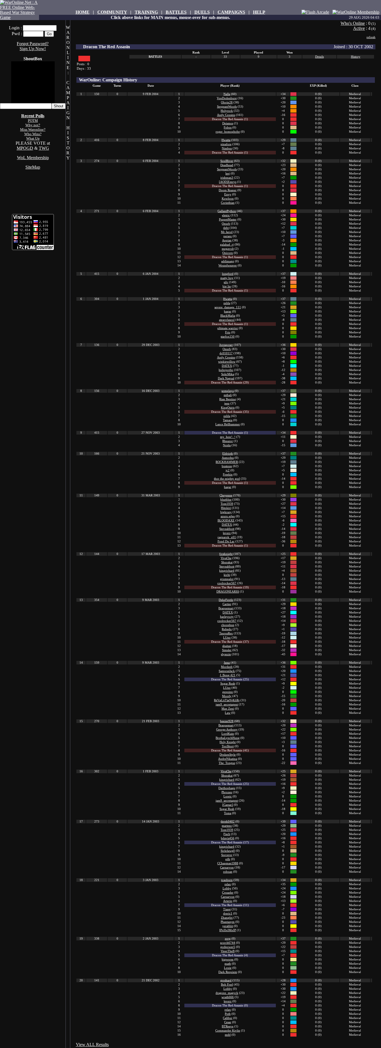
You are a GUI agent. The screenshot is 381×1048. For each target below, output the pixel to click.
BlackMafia (227, 315)
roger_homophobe (228, 131)
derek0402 (228, 821)
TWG (44, 148)
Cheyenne (226, 495)
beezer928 (226, 721)
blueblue (226, 499)
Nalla (226, 94)
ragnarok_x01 (227, 537)
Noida (227, 445)
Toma (227, 813)
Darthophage (226, 788)
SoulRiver (226, 160)
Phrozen (226, 792)
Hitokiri (226, 508)
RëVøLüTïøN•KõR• (227, 700)
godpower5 (227, 946)
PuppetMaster (228, 219)
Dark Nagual (226, 378)
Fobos (228, 127)
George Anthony (227, 729)
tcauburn (227, 880)
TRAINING (146, 12)
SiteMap (32, 167)
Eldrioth (227, 453)
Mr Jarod (227, 232)
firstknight (226, 553)
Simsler (227, 650)
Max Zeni (227, 708)
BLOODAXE (226, 520)
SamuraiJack (227, 671)
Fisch (226, 834)
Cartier (227, 604)
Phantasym (228, 921)
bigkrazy (226, 512)
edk (227, 859)
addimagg (227, 261)
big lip (227, 286)
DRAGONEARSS (227, 591)
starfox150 (228, 336)
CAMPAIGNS (231, 12)
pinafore (226, 144)
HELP (259, 12)
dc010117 (226, 353)
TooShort (228, 746)
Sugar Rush (227, 683)
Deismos (227, 123)
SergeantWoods (227, 106)
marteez (227, 825)
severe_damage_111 (227, 307)
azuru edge (228, 516)
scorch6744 (227, 942)
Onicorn (227, 252)
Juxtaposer (226, 344)
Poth (228, 1013)
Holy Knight (228, 742)
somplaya (227, 390)
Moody (227, 696)
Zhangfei (227, 917)
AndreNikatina (227, 758)
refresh (370, 37)
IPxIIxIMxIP (227, 930)
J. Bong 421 (227, 675)
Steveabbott (226, 528)
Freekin (228, 474)
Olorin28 (227, 102)
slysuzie (226, 654)
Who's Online (353, 23)
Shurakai (227, 562)
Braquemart (225, 608)
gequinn (227, 691)
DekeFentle (226, 599)
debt (226, 227)
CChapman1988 (227, 863)
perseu (227, 236)
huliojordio (226, 370)
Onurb (226, 223)
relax (228, 884)
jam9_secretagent (227, 704)
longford (227, 273)
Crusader (227, 892)
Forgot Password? (33, 43)
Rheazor (227, 441)
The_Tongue (227, 763)
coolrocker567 (226, 583)
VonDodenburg (227, 98)
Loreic (227, 796)
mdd (228, 1034)
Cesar (227, 1022)
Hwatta (225, 140)
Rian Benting (227, 399)
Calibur (227, 1018)
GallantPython (227, 211)
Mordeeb (227, 666)
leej (227, 173)
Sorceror (226, 855)
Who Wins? (33, 134)
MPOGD (25, 148)
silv (226, 282)
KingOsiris (228, 407)
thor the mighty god (227, 478)
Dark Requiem (227, 972)
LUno (227, 637)
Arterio (227, 901)
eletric (226, 215)
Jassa (227, 662)
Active (359, 28)
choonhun (227, 625)
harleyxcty (227, 616)
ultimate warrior (227, 328)
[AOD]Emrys (227, 181)
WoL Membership (33, 157)
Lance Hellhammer (227, 424)
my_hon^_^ (227, 436)
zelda (226, 303)
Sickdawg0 (228, 850)
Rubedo (227, 629)
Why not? (32, 125)
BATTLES (176, 12)
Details (319, 56)
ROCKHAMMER (227, 462)
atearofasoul (227, 319)
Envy (227, 194)
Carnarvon (227, 867)
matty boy (226, 278)
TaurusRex (226, 633)
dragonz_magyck (227, 992)
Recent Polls (32, 115)
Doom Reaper (228, 190)
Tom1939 (227, 503)
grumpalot (226, 579)
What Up (33, 138)
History (355, 56)
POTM (33, 120)
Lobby (227, 888)
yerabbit (227, 926)
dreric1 (227, 913)
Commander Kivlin (227, 1030)
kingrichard (226, 570)
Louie (228, 967)
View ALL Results (92, 1044)
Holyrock (227, 110)
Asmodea (228, 457)
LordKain (227, 733)
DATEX (227, 365)
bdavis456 (227, 838)
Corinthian (228, 202)
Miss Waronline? (32, 129)
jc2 (228, 470)
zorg (228, 938)
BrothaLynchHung (228, 737)
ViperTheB (228, 951)
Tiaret (227, 909)
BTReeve (227, 1026)
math (228, 963)
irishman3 (226, 177)
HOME (83, 12)
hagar (227, 311)
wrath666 (227, 997)
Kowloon (228, 198)
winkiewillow (226, 361)
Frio (227, 332)
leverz (227, 533)
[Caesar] (227, 804)
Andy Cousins (226, 115)
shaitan (226, 645)
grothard (226, 980)
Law (227, 712)
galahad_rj (227, 244)
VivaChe (226, 558)
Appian (227, 240)
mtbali (228, 395)
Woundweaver (227, 265)
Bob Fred (227, 984)
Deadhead (226, 165)
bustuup (227, 466)
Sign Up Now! (33, 48)
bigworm (227, 959)
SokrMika (227, 374)
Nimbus (227, 148)
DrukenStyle (228, 754)
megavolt (228, 248)
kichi (227, 574)
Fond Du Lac (226, 541)
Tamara (227, 420)
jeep (227, 403)
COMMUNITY (112, 12)
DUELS (202, 12)
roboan (227, 871)
